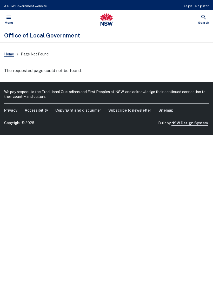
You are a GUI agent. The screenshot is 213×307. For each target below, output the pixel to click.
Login (188, 6)
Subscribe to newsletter (129, 110)
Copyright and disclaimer (78, 110)
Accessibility (36, 110)
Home (9, 54)
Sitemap (166, 110)
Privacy (10, 110)
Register (202, 6)
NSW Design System (189, 123)
